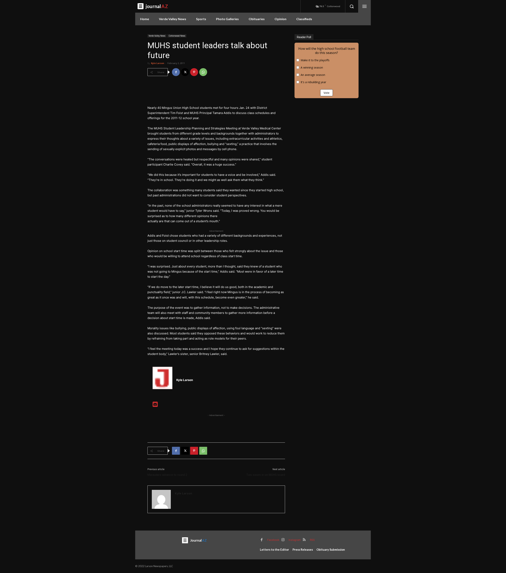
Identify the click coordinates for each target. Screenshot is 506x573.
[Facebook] (176, 72)
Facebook (273, 539)
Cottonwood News (177, 35)
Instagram (295, 539)
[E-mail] (155, 405)
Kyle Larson (157, 63)
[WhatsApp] (203, 72)
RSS (312, 539)
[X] (185, 72)
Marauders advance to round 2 (167, 475)
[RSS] (304, 540)
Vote (326, 93)
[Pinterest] (194, 72)
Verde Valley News (157, 35)
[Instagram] (282, 540)
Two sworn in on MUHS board (265, 475)
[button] (351, 6)
